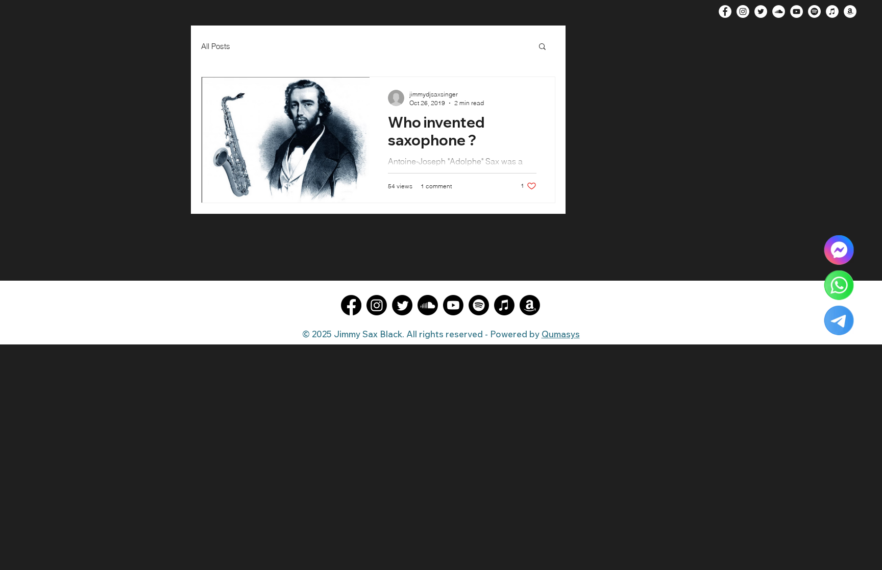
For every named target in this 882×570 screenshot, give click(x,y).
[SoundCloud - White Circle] (778, 11)
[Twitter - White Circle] (760, 11)
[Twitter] (402, 305)
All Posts (215, 46)
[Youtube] (453, 305)
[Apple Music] (504, 305)
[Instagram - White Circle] (743, 11)
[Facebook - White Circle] (725, 11)
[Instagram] (376, 305)
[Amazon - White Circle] (850, 11)
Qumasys (561, 334)
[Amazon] (530, 305)
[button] (542, 47)
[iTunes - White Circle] (832, 11)
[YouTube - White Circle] (796, 11)
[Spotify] (814, 11)
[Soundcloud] (428, 305)
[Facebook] (351, 305)
